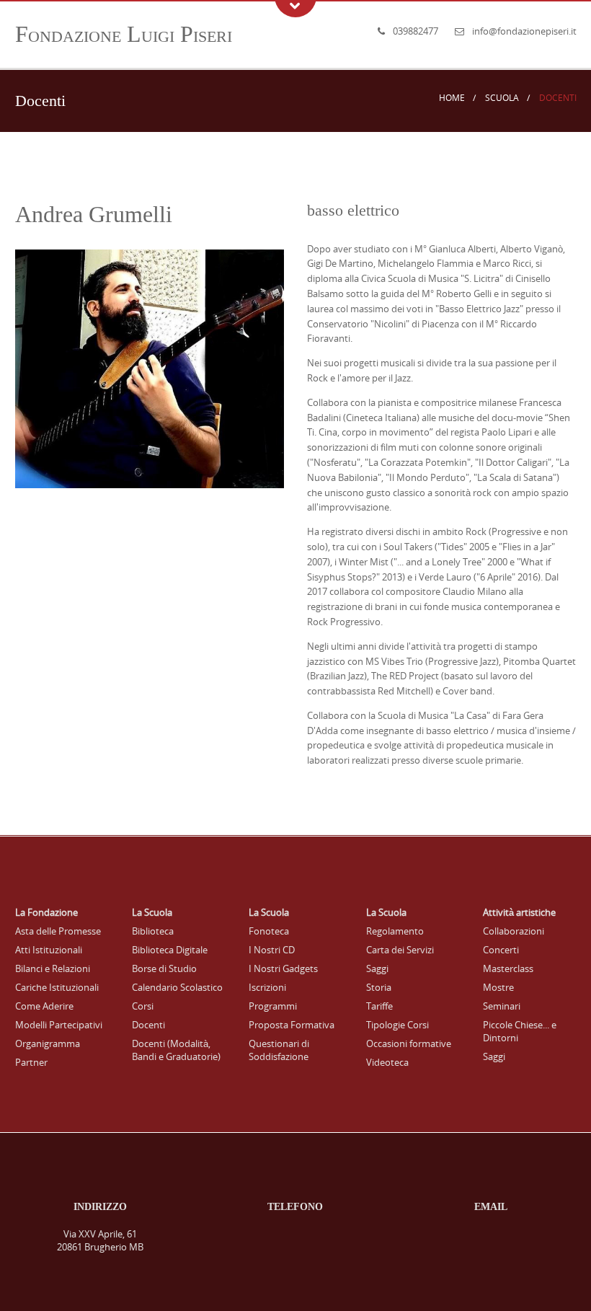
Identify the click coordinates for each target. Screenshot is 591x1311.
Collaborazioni (513, 930)
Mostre (498, 987)
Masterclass (508, 968)
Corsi (143, 1005)
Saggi (377, 968)
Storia (378, 987)
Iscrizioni (267, 987)
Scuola (502, 98)
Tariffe (379, 1005)
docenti (558, 98)
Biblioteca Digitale (170, 949)
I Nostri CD (272, 949)
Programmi (273, 1005)
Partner (31, 1062)
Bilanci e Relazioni (52, 968)
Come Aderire (44, 1005)
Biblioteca (153, 930)
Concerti (501, 949)
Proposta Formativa (291, 1024)
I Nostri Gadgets (283, 968)
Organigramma (47, 1043)
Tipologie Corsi (397, 1024)
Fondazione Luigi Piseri (123, 34)
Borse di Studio (164, 968)
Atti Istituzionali (48, 949)
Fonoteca (269, 930)
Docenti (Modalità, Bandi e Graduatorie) (176, 1050)
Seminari (501, 1005)
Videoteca (387, 1062)
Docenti (148, 1024)
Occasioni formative (408, 1043)
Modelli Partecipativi (58, 1024)
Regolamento (395, 930)
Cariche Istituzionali (57, 987)
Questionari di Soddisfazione (279, 1050)
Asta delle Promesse (58, 930)
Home (452, 98)
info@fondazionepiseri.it (524, 31)
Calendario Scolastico (177, 987)
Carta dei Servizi (400, 949)
